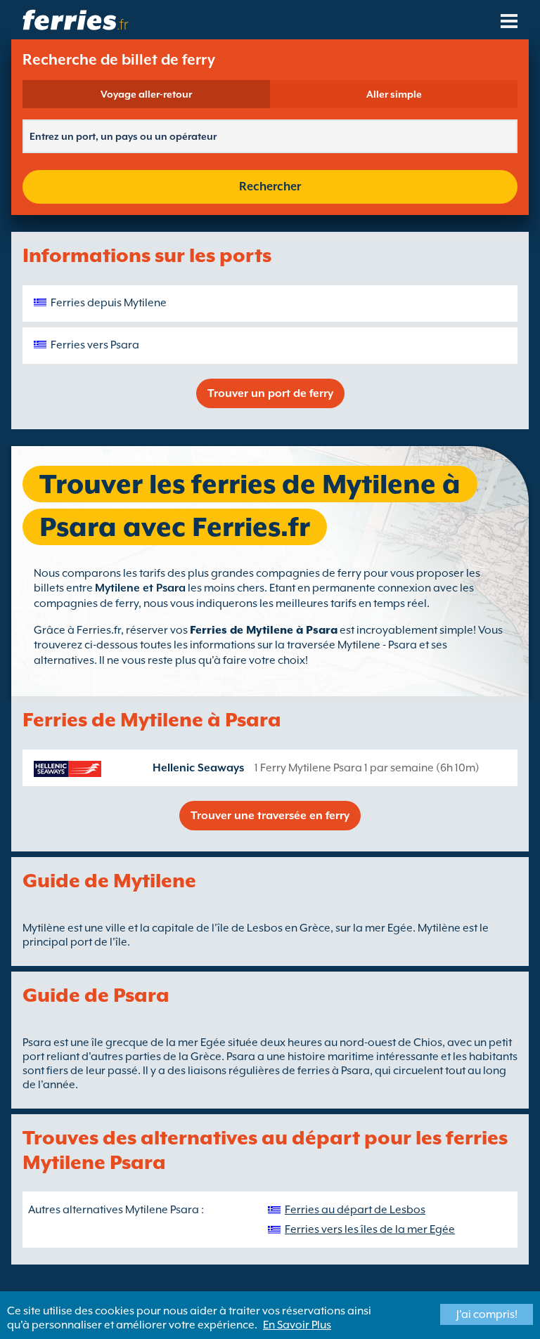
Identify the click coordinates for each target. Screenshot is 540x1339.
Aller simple (394, 94)
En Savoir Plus (297, 1325)
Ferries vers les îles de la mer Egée (370, 1229)
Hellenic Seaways (198, 768)
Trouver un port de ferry (270, 393)
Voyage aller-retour (146, 94)
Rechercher (270, 186)
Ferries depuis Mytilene (109, 302)
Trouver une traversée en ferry (270, 815)
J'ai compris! (487, 1314)
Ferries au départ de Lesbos (355, 1209)
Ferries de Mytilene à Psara (264, 630)
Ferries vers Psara (95, 345)
